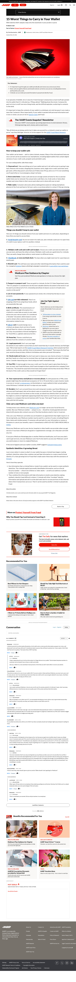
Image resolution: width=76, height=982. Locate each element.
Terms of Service (26, 962)
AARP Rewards (30, 943)
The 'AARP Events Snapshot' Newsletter (34, 120)
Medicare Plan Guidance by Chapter (32, 273)
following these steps (54, 444)
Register (52, 5)
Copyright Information (29, 965)
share (61, 652)
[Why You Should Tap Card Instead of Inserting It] (62, 521)
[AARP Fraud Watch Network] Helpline (40, 348)
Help (66, 5)
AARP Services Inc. (55, 943)
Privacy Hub (54, 553)
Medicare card (34, 407)
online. (8, 424)
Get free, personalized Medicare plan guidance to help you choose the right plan (40, 277)
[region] (38, 720)
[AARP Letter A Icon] (11, 273)
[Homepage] (5, 5)
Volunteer (28, 935)
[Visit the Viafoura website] (40, 811)
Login (58, 5)
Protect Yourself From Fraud (23, 28)
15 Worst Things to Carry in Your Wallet (33, 19)
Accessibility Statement (39, 962)
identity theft (33, 114)
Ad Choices (25, 968)
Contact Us (41, 927)
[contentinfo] (34, 226)
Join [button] (15, 4)
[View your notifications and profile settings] (69, 638)
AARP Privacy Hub (14, 962)
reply (8, 652)
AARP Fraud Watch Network (56, 132)
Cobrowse (46, 968)
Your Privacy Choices (36, 968)
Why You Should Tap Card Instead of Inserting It (25, 517)
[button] (70, 5)
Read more (46, 326)
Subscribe (54, 545)
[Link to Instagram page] (67, 963)
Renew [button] (23, 4)
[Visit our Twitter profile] (62, 963)
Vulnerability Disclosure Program (10, 968)
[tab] (11, 638)
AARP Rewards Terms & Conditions (11, 965)
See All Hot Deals (12, 891)
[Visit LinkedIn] (72, 963)
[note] (38, 77)
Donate (28, 931)
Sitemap (4, 962)
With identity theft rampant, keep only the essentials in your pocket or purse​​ (31, 22)
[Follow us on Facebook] (57, 963)
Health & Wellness (20, 270)
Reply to (13, 658)
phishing (19, 266)
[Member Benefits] (9, 817)
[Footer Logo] (11, 927)
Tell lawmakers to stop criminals (52, 314)
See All (67, 817)
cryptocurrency (25, 383)
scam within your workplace (59, 266)
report (66, 652)
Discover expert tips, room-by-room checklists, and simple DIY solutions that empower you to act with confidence (35, 1)
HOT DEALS (12, 884)
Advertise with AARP (55, 927)
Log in (54, 627)
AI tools (9, 459)
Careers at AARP (54, 931)
